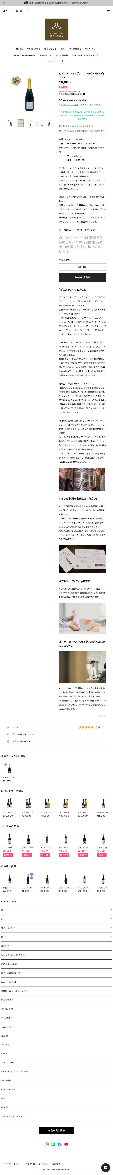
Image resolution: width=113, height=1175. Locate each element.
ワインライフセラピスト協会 (85, 55)
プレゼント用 (7, 1008)
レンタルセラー (8, 1089)
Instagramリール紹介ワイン (14, 991)
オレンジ (5, 946)
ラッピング (64, 259)
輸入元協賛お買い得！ (11, 973)
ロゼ (3, 937)
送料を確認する (87, 126)
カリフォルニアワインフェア (13, 1116)
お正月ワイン (7, 1026)
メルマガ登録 (62, 55)
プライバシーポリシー (12, 1164)
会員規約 (56, 1164)
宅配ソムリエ (45, 55)
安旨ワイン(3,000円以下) (13, 955)
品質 (62, 48)
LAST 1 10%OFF (9, 982)
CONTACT (91, 48)
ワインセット (6, 1017)
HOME (19, 48)
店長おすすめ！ (8, 1000)
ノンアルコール (8, 1062)
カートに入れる (82, 277)
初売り (4, 1098)
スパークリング (8, 928)
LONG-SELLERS (9, 964)
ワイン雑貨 (6, 1080)
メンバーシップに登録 (69, 105)
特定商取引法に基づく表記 (37, 1164)
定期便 (4, 1035)
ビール (4, 1053)
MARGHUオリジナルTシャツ (14, 1071)
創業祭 (4, 1107)
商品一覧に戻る (56, 1130)
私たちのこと (50, 48)
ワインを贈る (75, 48)
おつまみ (5, 1044)
